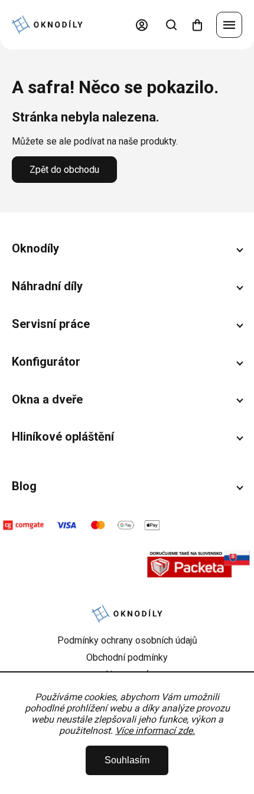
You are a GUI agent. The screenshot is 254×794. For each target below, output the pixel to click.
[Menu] (229, 25)
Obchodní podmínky (127, 657)
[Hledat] (171, 25)
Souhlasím (127, 760)
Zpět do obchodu (64, 169)
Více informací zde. (155, 730)
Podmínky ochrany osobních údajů (127, 640)
